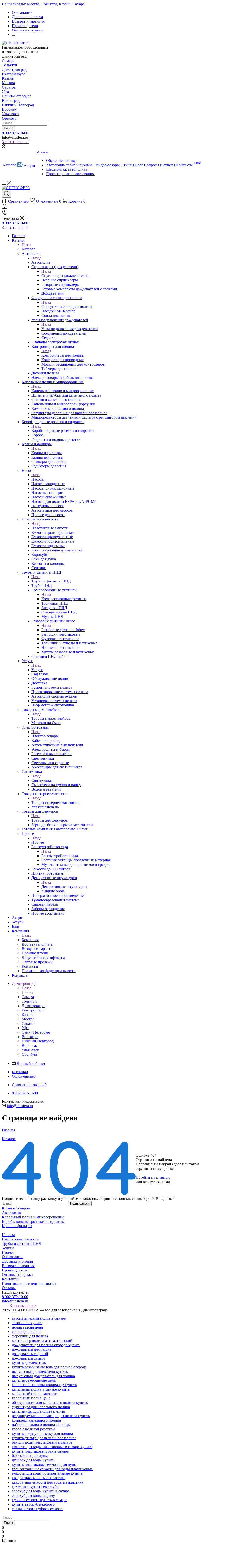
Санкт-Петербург (16, 96)
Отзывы (9, 1288)
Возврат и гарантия (18, 1266)
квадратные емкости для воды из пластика (47, 1482)
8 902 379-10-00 (15, 133)
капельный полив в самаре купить (41, 1389)
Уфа (5, 92)
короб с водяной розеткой (33, 1429)
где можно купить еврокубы (35, 1486)
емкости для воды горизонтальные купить (47, 1473)
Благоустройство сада (59, 856)
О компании (12, 1257)
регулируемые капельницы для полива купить (51, 1416)
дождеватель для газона (31, 1349)
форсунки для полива (30, 1336)
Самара (8, 61)
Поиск (8, 128)
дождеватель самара (28, 1358)
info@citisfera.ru (15, 137)
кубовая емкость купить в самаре (39, 1500)
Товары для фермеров (50, 820)
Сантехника (42, 780)
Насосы (38, 479)
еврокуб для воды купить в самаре (41, 1491)
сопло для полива (26, 1332)
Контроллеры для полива (62, 355)
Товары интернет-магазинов (55, 802)
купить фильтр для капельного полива (44, 1438)
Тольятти (9, 65)
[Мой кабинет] (3, 147)
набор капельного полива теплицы (41, 1425)
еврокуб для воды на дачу (33, 1495)
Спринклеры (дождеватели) (64, 276)
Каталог (28, 249)
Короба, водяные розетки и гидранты (63, 430)
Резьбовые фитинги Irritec (63, 630)
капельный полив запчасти (34, 1394)
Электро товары (45, 736)
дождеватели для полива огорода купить (46, 1345)
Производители (15, 1270)
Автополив (41, 262)
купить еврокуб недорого (33, 1504)
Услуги (37, 670)
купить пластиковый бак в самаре (40, 1451)
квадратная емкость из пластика (38, 1478)
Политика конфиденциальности (29, 1283)
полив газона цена (27, 1327)
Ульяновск (10, 114)
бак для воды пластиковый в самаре (42, 1442)
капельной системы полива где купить (44, 1385)
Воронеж (9, 109)
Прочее (38, 842)
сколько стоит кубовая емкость (37, 1509)
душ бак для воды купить (33, 1460)
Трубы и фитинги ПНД (51, 581)
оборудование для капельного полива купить (50, 1402)
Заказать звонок (15, 142)
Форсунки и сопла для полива (66, 307)
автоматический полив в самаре (39, 1318)
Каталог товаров (16, 1208)
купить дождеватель (29, 1363)
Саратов (9, 87)
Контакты (10, 1279)
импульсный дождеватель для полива (43, 1376)
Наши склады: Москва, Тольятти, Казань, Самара (43, 4)
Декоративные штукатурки (64, 887)
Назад (27, 245)
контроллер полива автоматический (42, 1340)
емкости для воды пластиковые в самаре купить (52, 1447)
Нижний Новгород (18, 105)
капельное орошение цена (34, 1380)
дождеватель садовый (30, 1354)
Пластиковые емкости (50, 528)
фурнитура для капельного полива (41, 1407)
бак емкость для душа (30, 1455)
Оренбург (10, 118)
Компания (30, 940)
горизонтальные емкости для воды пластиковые (52, 1469)
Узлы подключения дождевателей (69, 329)
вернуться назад (156, 1182)
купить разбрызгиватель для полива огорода (49, 1367)
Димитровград (14, 69)
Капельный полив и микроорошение (63, 391)
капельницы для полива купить (38, 1411)
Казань (8, 78)
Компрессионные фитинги (63, 599)
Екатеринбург (13, 74)
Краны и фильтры (47, 453)
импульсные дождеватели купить (40, 1371)
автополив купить (27, 1323)
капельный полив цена (31, 1398)
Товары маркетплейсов (51, 718)
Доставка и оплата (17, 1261)
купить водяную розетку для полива (42, 1433)
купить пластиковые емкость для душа (44, 1464)
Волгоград (11, 100)
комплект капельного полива (36, 1420)
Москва (8, 83)
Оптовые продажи (17, 1274)
